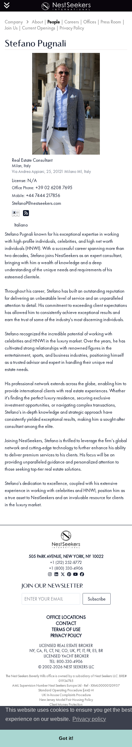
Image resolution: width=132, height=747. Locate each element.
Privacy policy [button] (89, 719)
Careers (71, 22)
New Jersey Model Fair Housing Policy (66, 699)
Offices (89, 22)
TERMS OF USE (66, 629)
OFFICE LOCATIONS (66, 617)
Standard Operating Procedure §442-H (66, 690)
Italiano (21, 225)
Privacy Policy (72, 28)
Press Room (111, 22)
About (37, 22)
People (53, 22)
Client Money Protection (66, 704)
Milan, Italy (21, 166)
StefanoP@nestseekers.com (36, 203)
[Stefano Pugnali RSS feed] (26, 213)
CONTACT (66, 623)
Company (14, 22)
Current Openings (38, 28)
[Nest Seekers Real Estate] (66, 5)
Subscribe (97, 599)
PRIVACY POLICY (66, 635)
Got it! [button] (66, 738)
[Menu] (6, 5)
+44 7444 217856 (43, 195)
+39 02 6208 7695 (54, 187)
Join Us (11, 28)
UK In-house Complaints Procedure (66, 695)
